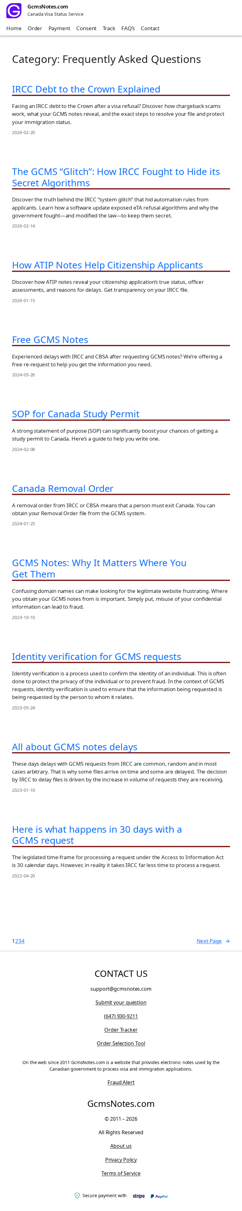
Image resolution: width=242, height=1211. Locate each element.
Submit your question (121, 1002)
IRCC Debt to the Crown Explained (86, 89)
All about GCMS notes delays (74, 746)
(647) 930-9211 (121, 1016)
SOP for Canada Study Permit (75, 414)
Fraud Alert (121, 1082)
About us (120, 1145)
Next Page (213, 940)
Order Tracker (121, 1029)
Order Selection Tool (121, 1043)
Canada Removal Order (62, 488)
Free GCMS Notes (50, 339)
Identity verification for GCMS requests (96, 656)
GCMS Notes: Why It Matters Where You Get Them (99, 568)
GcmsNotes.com (47, 6)
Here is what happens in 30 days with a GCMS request (97, 835)
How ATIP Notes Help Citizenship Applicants (107, 265)
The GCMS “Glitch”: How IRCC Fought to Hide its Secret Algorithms (116, 177)
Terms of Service (120, 1173)
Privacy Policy (121, 1159)
